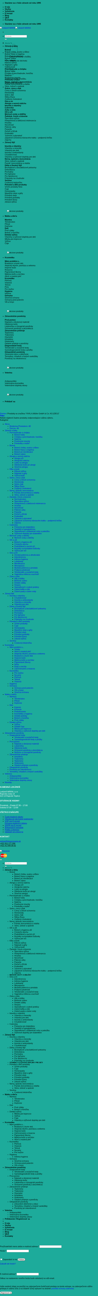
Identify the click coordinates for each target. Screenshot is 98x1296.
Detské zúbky (20, 583)
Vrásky (17, 649)
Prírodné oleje (20, 632)
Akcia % (8, 43)
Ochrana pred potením (23, 688)
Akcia (7, 424)
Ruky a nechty (20, 667)
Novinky (8, 782)
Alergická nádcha (21, 461)
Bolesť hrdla (19, 435)
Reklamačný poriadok (14, 828)
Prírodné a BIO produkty (20, 621)
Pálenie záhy (19, 510)
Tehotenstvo (19, 699)
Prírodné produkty (21, 634)
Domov (3, 414)
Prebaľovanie (20, 712)
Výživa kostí (19, 476)
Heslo (3, 1251)
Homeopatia (19, 628)
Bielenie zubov (20, 581)
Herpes (17, 585)
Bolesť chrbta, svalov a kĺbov (26, 448)
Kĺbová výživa (20, 471)
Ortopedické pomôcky (19, 767)
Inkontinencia (20, 557)
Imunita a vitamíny (17, 596)
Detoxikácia (19, 611)
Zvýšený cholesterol (22, 488)
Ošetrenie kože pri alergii (24, 465)
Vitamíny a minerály (22, 602)
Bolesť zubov (20, 454)
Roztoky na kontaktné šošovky (27, 549)
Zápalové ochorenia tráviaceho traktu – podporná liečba (38, 521)
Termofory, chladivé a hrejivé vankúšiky (26, 772)
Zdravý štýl (10, 142)
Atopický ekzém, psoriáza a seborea (29, 654)
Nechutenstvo (20, 499)
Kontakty (9, 20)
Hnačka (17, 506)
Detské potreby (20, 716)
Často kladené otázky (14, 817)
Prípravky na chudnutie (24, 619)
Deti (11, 705)
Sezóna (13, 641)
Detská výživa (15, 722)
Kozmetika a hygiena (23, 714)
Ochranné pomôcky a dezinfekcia (28, 750)
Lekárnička (19, 746)
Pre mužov (18, 673)
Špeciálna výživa (21, 501)
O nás (7, 7)
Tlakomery (18, 759)
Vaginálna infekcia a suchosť (26, 574)
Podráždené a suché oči (24, 546)
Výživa (17, 724)
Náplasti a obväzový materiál (26, 744)
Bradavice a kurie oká (23, 656)
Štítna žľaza (19, 486)
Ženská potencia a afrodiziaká (27, 555)
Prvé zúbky (19, 720)
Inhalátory (18, 757)
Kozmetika (9, 258)
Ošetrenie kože (20, 748)
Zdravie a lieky (11, 430)
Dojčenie (18, 703)
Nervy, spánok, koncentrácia (21, 491)
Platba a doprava (12, 830)
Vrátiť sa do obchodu (18, 61)
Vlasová (17, 682)
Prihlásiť (21, 1259)
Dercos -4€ (14, 428)
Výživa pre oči (20, 551)
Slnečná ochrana (21, 692)
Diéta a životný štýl (17, 606)
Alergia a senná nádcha (20, 456)
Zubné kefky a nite (22, 589)
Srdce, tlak (18, 484)
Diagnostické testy (17, 735)
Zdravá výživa (20, 639)
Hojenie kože (20, 658)
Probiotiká (18, 516)
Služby (8, 9)
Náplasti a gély (20, 473)
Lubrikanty (18, 561)
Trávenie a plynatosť (23, 518)
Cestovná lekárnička (23, 643)
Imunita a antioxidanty (23, 600)
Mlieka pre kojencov (22, 729)
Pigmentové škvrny (22, 662)
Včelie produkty (20, 624)
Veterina (8, 373)
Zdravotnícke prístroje (19, 754)
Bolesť (12, 446)
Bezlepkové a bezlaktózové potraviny (30, 609)
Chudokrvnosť (20, 598)
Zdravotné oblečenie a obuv (26, 1204)
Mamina (13, 697)
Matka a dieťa (11, 216)
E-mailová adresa (8, 1274)
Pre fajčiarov (19, 615)
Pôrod (16, 701)
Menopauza (19, 566)
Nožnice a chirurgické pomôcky (27, 752)
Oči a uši (13, 540)
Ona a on (13, 977)
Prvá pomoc (15, 742)
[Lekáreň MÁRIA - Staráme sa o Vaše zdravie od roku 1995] (15, 28)
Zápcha (17, 523)
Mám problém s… (17, 1125)
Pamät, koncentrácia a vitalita (26, 493)
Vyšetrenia (9, 11)
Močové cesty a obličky (19, 536)
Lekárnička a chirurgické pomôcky (28, 1182)
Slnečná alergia (21, 467)
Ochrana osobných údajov (16, 823)
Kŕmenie (18, 709)
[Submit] (6, 39)
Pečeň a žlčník (20, 514)
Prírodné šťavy (20, 636)
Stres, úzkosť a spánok (24, 495)
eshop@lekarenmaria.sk (10, 841)
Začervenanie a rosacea (24, 669)
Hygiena (13, 684)
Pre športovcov (20, 617)
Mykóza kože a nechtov (24, 660)
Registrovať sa (6, 1293)
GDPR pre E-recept (13, 825)
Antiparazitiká (15, 776)
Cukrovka (14, 525)
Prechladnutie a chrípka (20, 433)
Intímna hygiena (21, 559)
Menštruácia (19, 564)
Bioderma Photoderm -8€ (20, 426)
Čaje (16, 626)
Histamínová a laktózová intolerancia (30, 503)
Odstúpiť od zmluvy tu (14, 832)
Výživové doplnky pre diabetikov (28, 533)
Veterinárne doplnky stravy (21, 780)
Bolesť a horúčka (21, 718)
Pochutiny (18, 613)
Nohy (16, 664)
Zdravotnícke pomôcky (15, 316)
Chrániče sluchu (21, 544)
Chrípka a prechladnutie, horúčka (28, 437)
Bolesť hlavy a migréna (24, 450)
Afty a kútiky (19, 579)
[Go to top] (1, 859)
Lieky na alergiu (21, 463)
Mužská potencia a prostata (26, 568)
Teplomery (18, 761)
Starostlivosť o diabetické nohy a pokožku (32, 531)
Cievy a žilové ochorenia (24, 480)
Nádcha (17, 439)
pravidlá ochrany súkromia (62, 1289)
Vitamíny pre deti (21, 604)
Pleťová (17, 677)
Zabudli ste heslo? (8, 1264)
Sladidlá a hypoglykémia (24, 529)
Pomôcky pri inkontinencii (20, 770)
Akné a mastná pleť (22, 652)
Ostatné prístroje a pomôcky (26, 765)
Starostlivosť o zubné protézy (26, 587)
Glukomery (19, 763)
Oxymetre (18, 1193)
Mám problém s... (17, 647)
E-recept (8, 13)
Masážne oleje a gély (23, 630)
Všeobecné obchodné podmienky (19, 819)
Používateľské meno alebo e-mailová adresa (19, 1246)
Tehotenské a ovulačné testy (26, 572)
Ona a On (14, 553)
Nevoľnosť (18, 508)
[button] (10, 402)
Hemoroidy (19, 482)
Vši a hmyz (19, 690)
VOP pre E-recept (12, 821)
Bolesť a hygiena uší (23, 542)
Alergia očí (18, 458)
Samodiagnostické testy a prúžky (28, 739)
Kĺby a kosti (14, 469)
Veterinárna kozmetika (19, 778)
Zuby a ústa (14, 576)
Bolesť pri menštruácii (23, 452)
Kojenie (17, 707)
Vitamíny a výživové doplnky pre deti (29, 731)
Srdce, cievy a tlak (17, 478)
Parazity (17, 512)
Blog (7, 16)
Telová (17, 679)
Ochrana (13, 686)
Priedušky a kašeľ (22, 443)
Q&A (7, 18)
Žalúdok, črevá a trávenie (20, 497)
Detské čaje (19, 727)
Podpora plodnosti (22, 570)
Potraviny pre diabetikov (24, 527)
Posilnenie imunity (22, 441)
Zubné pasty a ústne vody (25, 591)
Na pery (17, 675)
